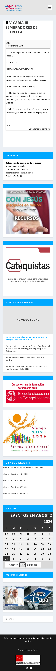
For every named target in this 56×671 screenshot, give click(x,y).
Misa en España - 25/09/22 (15, 493)
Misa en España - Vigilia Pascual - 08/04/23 (23, 467)
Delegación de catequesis (23, 638)
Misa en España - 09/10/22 (15, 480)
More (8, 125)
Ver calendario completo (39, 129)
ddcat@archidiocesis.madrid (19, 172)
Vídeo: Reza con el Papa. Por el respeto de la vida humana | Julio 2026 (26, 367)
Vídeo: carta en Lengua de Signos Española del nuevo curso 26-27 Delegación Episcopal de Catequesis (28, 348)
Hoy (23, 564)
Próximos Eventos (16, 575)
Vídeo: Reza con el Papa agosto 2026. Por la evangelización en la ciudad (26, 338)
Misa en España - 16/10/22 (15, 474)
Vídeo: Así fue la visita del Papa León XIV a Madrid (26, 358)
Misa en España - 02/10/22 (15, 487)
